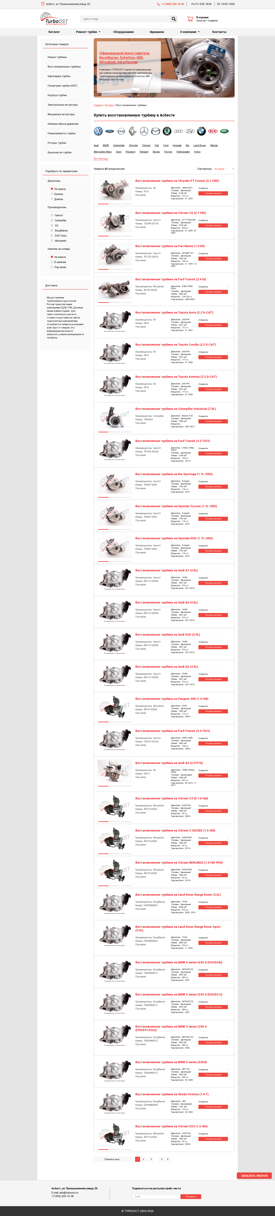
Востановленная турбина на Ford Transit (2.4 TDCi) (172, 731)
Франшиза (157, 32)
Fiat (157, 145)
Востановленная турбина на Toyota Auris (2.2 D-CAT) (174, 312)
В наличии (60, 262)
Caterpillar (60, 220)
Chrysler (133, 145)
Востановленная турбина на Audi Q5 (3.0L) (166, 666)
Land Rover (199, 145)
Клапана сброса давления (63, 123)
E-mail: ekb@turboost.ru (65, 1192)
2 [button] (114, 204)
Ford (165, 145)
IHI (56, 225)
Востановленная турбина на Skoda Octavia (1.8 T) (172, 1094)
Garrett (58, 215)
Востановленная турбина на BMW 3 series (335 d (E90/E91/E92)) (171, 1028)
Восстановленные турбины (64, 66)
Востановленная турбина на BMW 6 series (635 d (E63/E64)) (178, 962)
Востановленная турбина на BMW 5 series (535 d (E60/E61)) (178, 994)
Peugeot (130, 151)
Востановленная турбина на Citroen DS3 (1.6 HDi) (171, 1126)
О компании (188, 32)
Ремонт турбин (86, 32)
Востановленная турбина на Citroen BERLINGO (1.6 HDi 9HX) (179, 862)
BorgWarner (61, 230)
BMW (106, 145)
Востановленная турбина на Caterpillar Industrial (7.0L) (175, 409)
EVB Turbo (60, 235)
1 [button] (103, 204)
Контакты (219, 32)
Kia (187, 145)
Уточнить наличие (213, 193)
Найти (173, 19)
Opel (118, 151)
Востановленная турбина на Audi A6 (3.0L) (166, 602)
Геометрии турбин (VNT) (62, 85)
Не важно (60, 189)
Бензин (58, 194)
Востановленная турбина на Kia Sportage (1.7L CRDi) (174, 474)
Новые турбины (57, 57)
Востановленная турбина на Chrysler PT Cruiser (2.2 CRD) (177, 181)
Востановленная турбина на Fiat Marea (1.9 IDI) (170, 246)
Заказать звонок (254, 1175)
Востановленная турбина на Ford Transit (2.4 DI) (170, 279)
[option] (164, 68)
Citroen (146, 145)
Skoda (156, 151)
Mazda (214, 145)
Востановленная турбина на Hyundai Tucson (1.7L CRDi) (176, 506)
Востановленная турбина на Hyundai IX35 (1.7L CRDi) (174, 538)
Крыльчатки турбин (59, 152)
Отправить (191, 1196)
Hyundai (177, 145)
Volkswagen (183, 151)
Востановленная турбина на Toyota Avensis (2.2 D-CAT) (176, 376)
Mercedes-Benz (103, 151)
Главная (98, 105)
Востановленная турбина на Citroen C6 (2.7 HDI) (170, 213)
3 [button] (126, 204)
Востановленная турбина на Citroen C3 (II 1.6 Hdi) (171, 798)
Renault (144, 151)
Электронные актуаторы (63, 104)
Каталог (54, 32)
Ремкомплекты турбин (62, 133)
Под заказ (60, 267)
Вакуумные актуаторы (61, 114)
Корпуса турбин (57, 95)
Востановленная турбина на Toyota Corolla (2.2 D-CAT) (175, 344)
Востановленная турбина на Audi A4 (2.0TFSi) (169, 763)
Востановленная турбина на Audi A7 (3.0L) (166, 570)
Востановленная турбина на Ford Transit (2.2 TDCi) (172, 441)
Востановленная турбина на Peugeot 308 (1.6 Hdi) (171, 699)
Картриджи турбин (59, 76)
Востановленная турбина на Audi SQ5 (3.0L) (167, 634)
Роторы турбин (57, 142)
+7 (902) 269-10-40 (173, 4)
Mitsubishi (60, 240)
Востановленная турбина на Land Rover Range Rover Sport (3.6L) (178, 928)
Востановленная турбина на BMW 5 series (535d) (171, 1062)
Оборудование (123, 32)
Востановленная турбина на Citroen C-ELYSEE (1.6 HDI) (175, 830)
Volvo (197, 151)
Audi (96, 145)
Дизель (58, 199)
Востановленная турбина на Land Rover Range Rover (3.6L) (178, 894)
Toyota (168, 151)
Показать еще (112, 1159)
